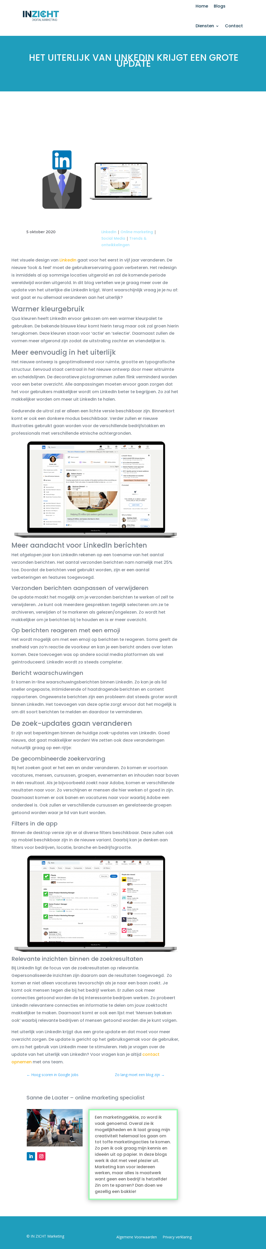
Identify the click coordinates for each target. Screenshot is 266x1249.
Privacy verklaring (177, 1237)
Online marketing (137, 231)
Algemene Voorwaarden (136, 1237)
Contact (234, 26)
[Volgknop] (31, 1156)
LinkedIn (108, 231)
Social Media (113, 238)
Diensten (205, 26)
